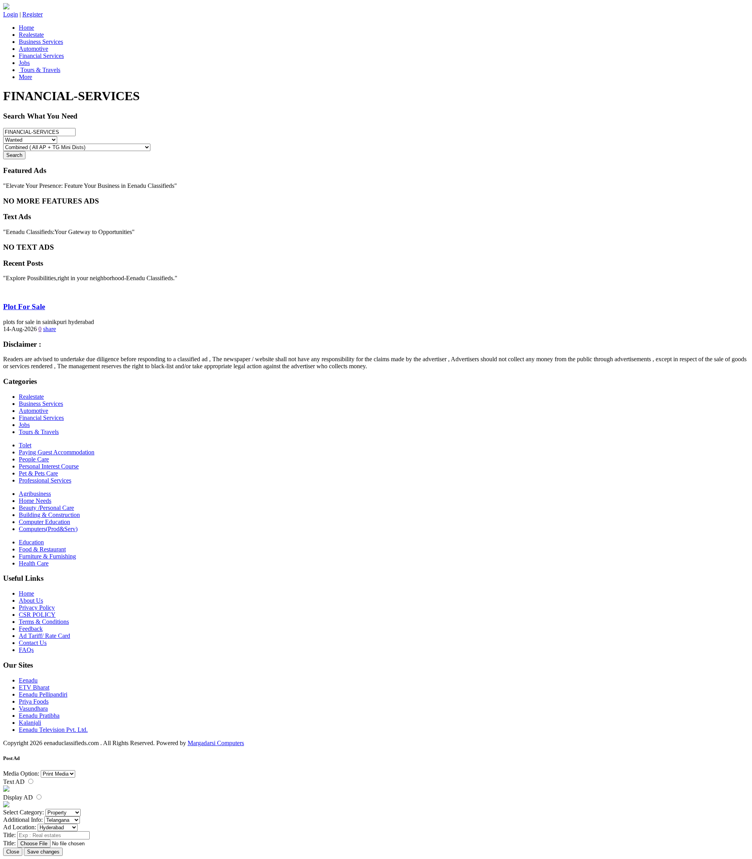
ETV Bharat (34, 687)
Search (14, 155)
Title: (9, 835)
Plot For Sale (24, 307)
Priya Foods (34, 701)
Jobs (24, 62)
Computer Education (44, 522)
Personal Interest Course (49, 466)
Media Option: (21, 773)
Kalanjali (30, 722)
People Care (34, 459)
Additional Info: (23, 819)
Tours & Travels (39, 70)
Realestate (31, 34)
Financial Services (41, 55)
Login (10, 14)
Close (12, 852)
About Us (31, 600)
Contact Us (33, 642)
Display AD (18, 797)
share (49, 329)
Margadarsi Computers (216, 743)
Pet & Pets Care (38, 473)
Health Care (34, 563)
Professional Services (45, 480)
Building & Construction (49, 514)
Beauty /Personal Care (46, 507)
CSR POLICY (37, 614)
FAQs (26, 650)
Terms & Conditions (44, 621)
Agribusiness (35, 493)
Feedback (31, 628)
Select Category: (23, 812)
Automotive (33, 48)
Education (31, 542)
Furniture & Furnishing (47, 556)
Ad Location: (19, 827)
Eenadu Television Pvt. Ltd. (53, 729)
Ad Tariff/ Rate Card (44, 635)
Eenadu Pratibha (39, 715)
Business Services (41, 41)
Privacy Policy (37, 607)
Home (26, 27)
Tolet (25, 445)
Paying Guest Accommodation (56, 452)
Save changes (43, 852)
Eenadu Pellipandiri (43, 694)
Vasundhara (33, 708)
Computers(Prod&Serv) (48, 529)
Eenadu (28, 680)
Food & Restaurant (42, 549)
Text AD (14, 781)
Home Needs (35, 500)
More (25, 77)
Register (32, 14)
